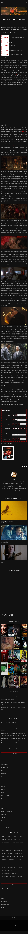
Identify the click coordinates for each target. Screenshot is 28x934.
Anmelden (3, 898)
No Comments (17, 23)
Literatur (3, 798)
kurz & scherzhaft (5, 795)
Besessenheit (5, 842)
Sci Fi (3, 867)
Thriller (12, 876)
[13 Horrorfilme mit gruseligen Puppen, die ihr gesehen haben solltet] (7, 630)
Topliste (20, 876)
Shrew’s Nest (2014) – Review (8, 560)
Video (2, 823)
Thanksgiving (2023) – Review (8, 699)
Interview (3, 786)
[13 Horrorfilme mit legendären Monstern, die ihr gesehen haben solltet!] (20, 668)
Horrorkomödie (6, 856)
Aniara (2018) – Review (7, 521)
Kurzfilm (11, 859)
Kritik (14, 17)
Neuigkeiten (4, 801)
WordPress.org (4, 907)
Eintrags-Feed (4, 901)
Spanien (10, 870)
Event (2, 770)
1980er (15, 836)
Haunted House (18, 850)
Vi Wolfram (20, 925)
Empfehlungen (4, 767)
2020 (15, 839)
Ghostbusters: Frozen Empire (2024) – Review (11, 696)
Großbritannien (7, 850)
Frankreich (5, 847)
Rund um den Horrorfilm (6, 811)
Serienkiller (11, 867)
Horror (10, 853)
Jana (14, 479)
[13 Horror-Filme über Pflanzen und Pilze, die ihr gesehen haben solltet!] (20, 656)
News (2, 805)
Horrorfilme (18, 853)
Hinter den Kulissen (5, 783)
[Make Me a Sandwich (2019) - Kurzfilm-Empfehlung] (7, 643)
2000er (4, 839)
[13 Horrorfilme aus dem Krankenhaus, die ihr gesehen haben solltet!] (20, 630)
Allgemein (3, 761)
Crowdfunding (4, 764)
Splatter (17, 870)
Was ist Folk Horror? (21, 735)
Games (2, 776)
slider (4, 870)
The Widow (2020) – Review (12, 722)
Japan (21, 856)
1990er (21, 836)
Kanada (4, 859)
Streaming (15, 873)
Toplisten (3, 820)
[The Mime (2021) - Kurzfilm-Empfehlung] (7, 681)
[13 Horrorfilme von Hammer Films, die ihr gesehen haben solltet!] (7, 668)
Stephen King (6, 873)
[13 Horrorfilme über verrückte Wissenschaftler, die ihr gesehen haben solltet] (20, 643)
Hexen (4, 853)
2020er (20, 839)
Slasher (20, 867)
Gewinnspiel (4, 779)
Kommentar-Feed (5, 904)
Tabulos (3, 817)
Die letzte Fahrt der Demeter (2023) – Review (11, 712)
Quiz (2, 808)
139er (3, 836)
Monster (19, 859)
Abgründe (3, 757)
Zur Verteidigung (5, 827)
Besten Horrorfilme (17, 842)
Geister (13, 847)
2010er (10, 839)
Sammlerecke (4, 814)
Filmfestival (3, 773)
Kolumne (3, 789)
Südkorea (5, 876)
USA (3, 879)
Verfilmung (10, 879)
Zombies (18, 879)
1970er (9, 836)
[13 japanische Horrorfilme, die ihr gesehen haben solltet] (20, 681)
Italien (16, 856)
